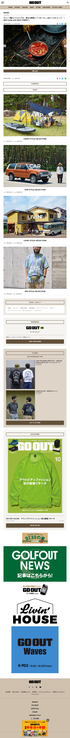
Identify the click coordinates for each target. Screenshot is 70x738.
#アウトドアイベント (42, 308)
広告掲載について (25, 691)
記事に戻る (35, 71)
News (10, 7)
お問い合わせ (15, 691)
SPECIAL (25, 7)
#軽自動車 (32, 308)
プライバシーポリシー (45, 691)
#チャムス (15, 308)
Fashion (5, 5)
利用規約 (34, 691)
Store (38, 7)
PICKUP (17, 7)
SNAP (32, 7)
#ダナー (52, 308)
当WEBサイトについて (58, 691)
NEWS (35, 702)
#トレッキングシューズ (14, 310)
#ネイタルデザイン (27, 310)
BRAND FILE (35, 715)
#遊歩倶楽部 (23, 308)
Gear (13, 5)
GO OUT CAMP (57, 7)
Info (63, 5)
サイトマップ (35, 694)
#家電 (9, 308)
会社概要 (8, 691)
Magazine (46, 7)
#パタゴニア (38, 310)
